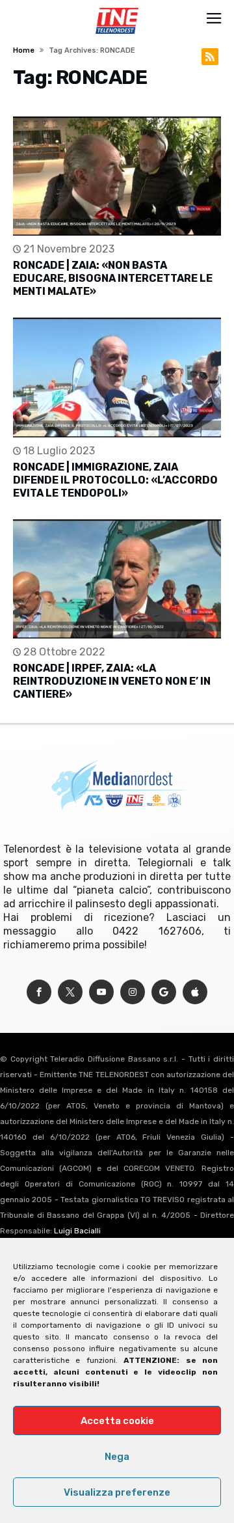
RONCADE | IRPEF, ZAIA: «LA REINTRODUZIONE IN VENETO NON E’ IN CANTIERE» (112, 681)
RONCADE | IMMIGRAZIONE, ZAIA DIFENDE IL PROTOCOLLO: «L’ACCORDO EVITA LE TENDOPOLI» (115, 480)
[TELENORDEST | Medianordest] (117, 8)
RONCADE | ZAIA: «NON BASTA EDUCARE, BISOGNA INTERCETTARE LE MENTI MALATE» (113, 278)
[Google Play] (163, 992)
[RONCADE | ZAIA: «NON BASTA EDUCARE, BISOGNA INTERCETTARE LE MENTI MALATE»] (117, 176)
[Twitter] (70, 992)
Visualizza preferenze (117, 1492)
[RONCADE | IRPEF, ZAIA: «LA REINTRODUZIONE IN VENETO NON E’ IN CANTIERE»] (117, 578)
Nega (117, 1456)
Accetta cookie (117, 1421)
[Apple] (195, 992)
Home (23, 50)
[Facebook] (39, 992)
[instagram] (132, 992)
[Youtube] (101, 992)
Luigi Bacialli (77, 1230)
